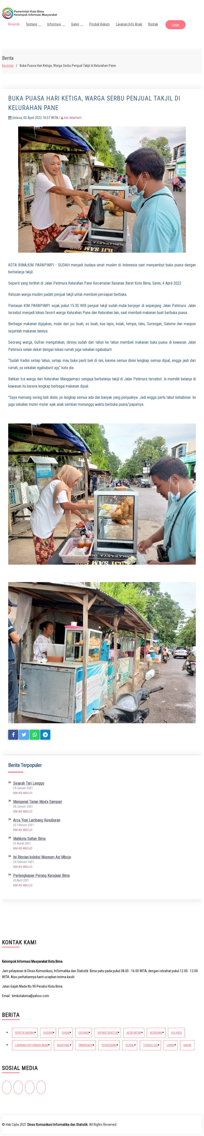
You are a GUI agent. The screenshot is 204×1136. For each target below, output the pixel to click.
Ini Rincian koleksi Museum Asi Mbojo (42, 857)
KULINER (176, 1032)
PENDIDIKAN (109, 1045)
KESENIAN (156, 1032)
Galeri (75, 24)
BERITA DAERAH (24, 1032)
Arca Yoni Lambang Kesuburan (36, 820)
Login (175, 25)
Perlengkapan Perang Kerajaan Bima (41, 875)
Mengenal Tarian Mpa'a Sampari (37, 801)
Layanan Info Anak (129, 24)
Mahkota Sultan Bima (29, 838)
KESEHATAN (134, 1032)
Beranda (14, 24)
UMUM (187, 1045)
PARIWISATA (86, 1045)
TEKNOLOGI (150, 1045)
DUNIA (65, 1032)
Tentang (31, 24)
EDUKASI (83, 1032)
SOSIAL (129, 1045)
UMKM (170, 1045)
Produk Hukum (99, 24)
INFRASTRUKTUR (108, 1032)
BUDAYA (48, 1032)
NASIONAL (63, 1045)
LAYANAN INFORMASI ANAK (31, 1045)
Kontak (153, 24)
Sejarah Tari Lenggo (28, 783)
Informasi (54, 24)
